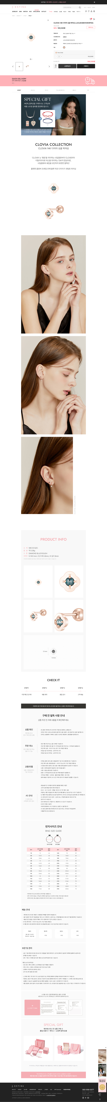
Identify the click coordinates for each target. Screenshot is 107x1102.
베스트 (64, 11)
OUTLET (43, 11)
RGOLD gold (64, 47)
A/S (51, 1089)
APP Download (57, 1089)
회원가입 (89, 7)
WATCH (25, 11)
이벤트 (73, 11)
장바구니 (91, 11)
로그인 (85, 7)
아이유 (50, 11)
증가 (61, 56)
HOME (13, 15)
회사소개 (13, 1089)
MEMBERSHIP (33, 1089)
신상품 (60, 11)
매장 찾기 (40, 1089)
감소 (56, 56)
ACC (30, 11)
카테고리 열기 (21, 15)
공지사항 (25, 1089)
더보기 (78, 11)
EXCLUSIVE (36, 11)
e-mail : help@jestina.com (87, 1095)
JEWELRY (15, 11)
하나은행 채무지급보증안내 (51, 1095)
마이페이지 (86, 11)
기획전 (69, 11)
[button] (13, 66)
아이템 (24, 15)
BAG (20, 11)
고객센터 (93, 7)
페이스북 (86, 1098)
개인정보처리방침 (66, 1089)
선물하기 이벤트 (94, 11)
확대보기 (48, 20)
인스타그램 (83, 1098)
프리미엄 (56, 11)
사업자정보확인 (37, 1091)
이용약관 (19, 1089)
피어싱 (30, 15)
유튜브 (88, 1098)
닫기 (105, 1047)
